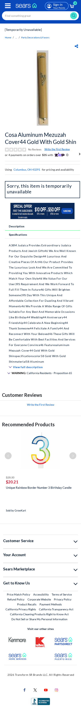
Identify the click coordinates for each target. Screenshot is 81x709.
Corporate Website (39, 599)
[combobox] (40, 15)
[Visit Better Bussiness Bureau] (40, 701)
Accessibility (41, 594)
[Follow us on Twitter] (35, 689)
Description (16, 226)
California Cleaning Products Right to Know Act (39, 614)
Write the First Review (57, 149)
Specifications (18, 234)
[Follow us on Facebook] (25, 689)
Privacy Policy (62, 599)
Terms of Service (62, 594)
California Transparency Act (56, 609)
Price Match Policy (18, 594)
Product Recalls (26, 604)
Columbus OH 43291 (27, 169)
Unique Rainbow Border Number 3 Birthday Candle (39, 487)
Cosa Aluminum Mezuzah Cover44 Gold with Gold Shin (40, 138)
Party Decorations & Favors (35, 37)
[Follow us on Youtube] (46, 689)
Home (8, 37)
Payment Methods (51, 604)
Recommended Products (28, 424)
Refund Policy (15, 599)
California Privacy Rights (21, 609)
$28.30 (10, 477)
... (16, 37)
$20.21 (12, 481)
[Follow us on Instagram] (56, 689)
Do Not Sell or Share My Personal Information (39, 619)
